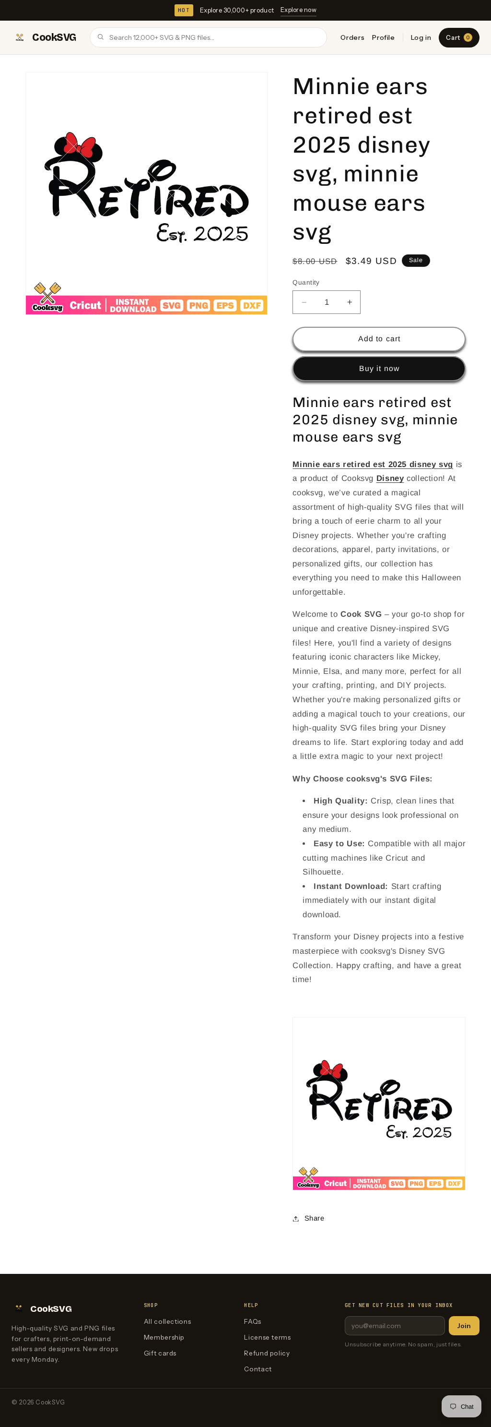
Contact (257, 1369)
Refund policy (267, 1353)
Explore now (298, 9)
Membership (164, 1337)
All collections (167, 1321)
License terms (267, 1337)
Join (464, 1326)
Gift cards (160, 1353)
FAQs (252, 1321)
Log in (421, 37)
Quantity (305, 282)
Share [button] (314, 1218)
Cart (457, 37)
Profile (383, 37)
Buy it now (379, 368)
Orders (352, 37)
